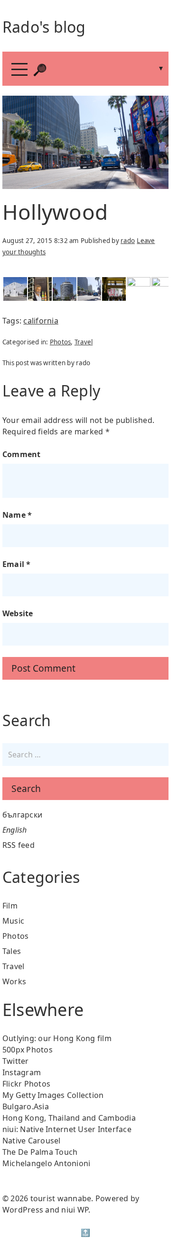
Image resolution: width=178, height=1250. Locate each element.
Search (26, 788)
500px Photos (27, 1049)
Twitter (15, 1061)
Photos (60, 342)
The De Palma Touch (40, 1152)
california (40, 320)
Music (13, 921)
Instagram (21, 1072)
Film (10, 905)
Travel (84, 342)
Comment (21, 454)
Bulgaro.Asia (25, 1106)
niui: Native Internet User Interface (66, 1129)
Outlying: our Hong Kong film (57, 1038)
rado (128, 240)
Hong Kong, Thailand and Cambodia (69, 1118)
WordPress (22, 1210)
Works (14, 981)
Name (17, 515)
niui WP (74, 1210)
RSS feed (18, 845)
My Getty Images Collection (53, 1095)
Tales (11, 951)
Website (17, 613)
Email (16, 564)
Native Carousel (31, 1140)
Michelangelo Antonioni (46, 1163)
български (22, 814)
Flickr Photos (26, 1084)
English (14, 830)
